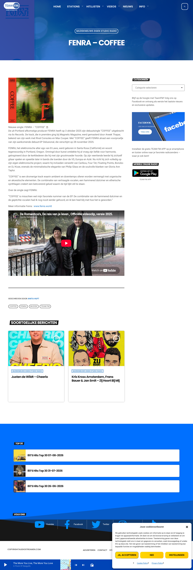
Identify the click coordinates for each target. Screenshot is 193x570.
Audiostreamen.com (30, 549)
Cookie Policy (142, 563)
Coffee (13, 306)
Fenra (24, 306)
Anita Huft (33, 298)
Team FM (45, 306)
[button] (186, 526)
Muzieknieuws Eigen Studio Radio (96, 31)
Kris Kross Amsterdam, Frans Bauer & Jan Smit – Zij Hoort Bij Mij (96, 379)
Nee (152, 555)
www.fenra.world (43, 206)
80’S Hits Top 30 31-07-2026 (44, 471)
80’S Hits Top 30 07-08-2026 (45, 455)
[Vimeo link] (12, 6)
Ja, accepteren (127, 555)
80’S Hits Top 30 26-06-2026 (45, 486)
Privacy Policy (157, 563)
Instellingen (176, 555)
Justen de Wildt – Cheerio (29, 377)
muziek (33, 306)
